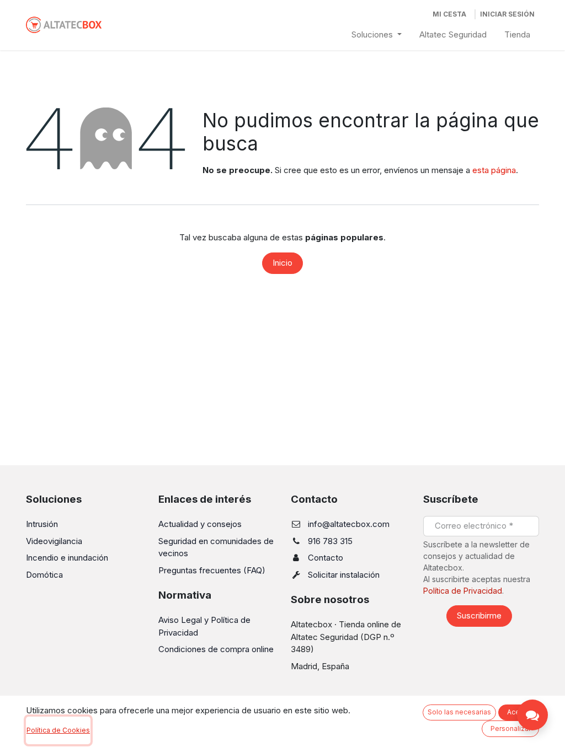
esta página (494, 170)
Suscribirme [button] (479, 615)
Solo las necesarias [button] (459, 712)
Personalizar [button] (511, 728)
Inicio (282, 262)
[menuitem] (377, 35)
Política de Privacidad (462, 590)
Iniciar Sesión (507, 14)
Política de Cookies (58, 730)
